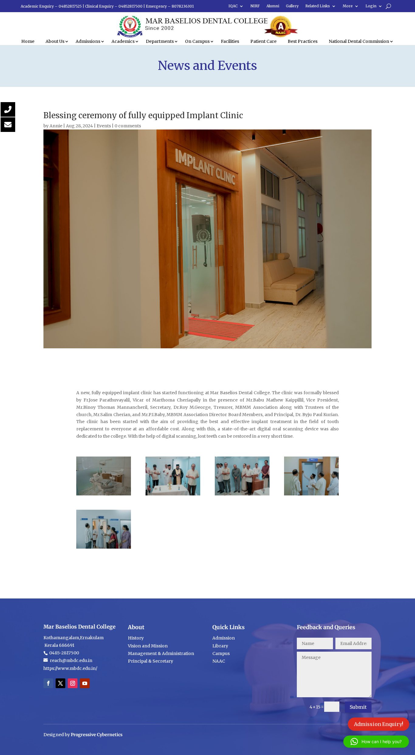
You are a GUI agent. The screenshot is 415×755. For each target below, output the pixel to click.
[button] (376, 742)
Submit (358, 707)
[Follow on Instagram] (72, 683)
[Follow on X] (60, 683)
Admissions (88, 41)
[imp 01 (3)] (103, 547)
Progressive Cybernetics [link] (96, 734)
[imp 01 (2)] (103, 494)
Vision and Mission (148, 646)
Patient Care (263, 41)
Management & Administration (161, 653)
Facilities (230, 41)
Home (27, 41)
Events (104, 126)
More (348, 6)
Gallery (292, 6)
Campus (221, 653)
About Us (55, 41)
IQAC (233, 6)
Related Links (317, 6)
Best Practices (302, 41)
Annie (56, 126)
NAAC (218, 661)
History (136, 638)
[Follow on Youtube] (85, 683)
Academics (123, 41)
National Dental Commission (359, 41)
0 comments (128, 126)
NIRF (255, 6)
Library (220, 646)
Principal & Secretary (151, 661)
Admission (223, 638)
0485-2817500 (63, 653)
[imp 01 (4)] (311, 494)
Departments (160, 41)
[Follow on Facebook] (48, 683)
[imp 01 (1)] (173, 494)
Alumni (272, 6)
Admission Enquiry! (379, 724)
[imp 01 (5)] (242, 494)
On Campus (197, 41)
